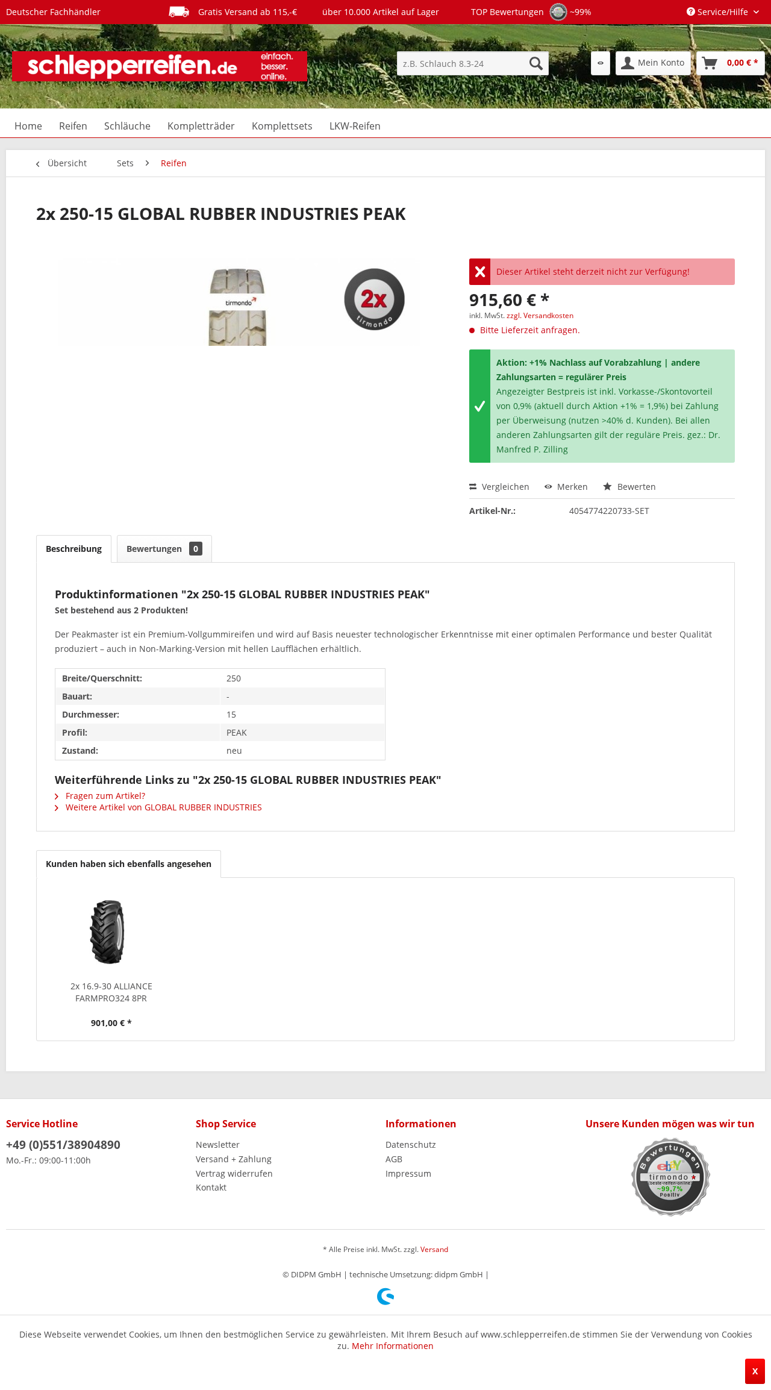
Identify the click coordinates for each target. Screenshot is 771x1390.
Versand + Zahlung (234, 1159)
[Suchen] (536, 63)
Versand (434, 1249)
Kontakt (211, 1187)
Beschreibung (74, 548)
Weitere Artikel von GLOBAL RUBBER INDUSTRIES (162, 807)
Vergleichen (504, 486)
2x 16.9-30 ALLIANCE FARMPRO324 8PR (111, 992)
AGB (394, 1159)
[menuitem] (473, 63)
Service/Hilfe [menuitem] (723, 11)
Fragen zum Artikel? (104, 795)
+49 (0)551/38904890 (63, 1145)
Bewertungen (162, 548)
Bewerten (635, 486)
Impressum (408, 1173)
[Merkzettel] (600, 63)
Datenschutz (411, 1144)
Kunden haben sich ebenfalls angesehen (128, 863)
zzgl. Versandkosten (540, 315)
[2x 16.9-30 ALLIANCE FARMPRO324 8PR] (111, 932)
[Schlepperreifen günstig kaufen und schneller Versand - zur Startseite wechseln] (159, 66)
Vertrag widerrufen (234, 1173)
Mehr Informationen (393, 1345)
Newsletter (218, 1144)
